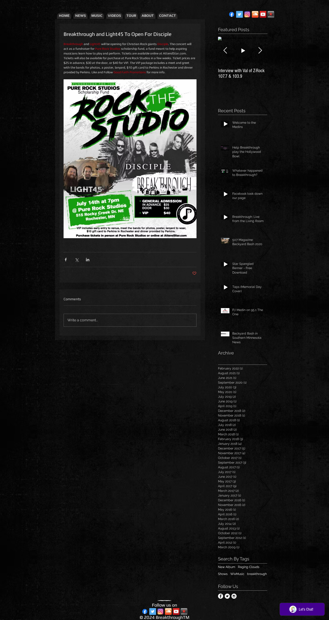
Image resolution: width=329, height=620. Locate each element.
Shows (223, 574)
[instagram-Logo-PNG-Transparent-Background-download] (247, 14)
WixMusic (237, 574)
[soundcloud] (255, 14)
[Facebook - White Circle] (220, 596)
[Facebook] (231, 14)
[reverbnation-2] (270, 14)
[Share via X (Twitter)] (77, 259)
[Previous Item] (225, 50)
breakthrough (257, 574)
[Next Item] (260, 50)
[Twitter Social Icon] (239, 14)
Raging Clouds (248, 567)
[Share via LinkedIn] (87, 259)
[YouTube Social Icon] (263, 14)
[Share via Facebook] (66, 259)
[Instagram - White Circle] (234, 596)
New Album (226, 567)
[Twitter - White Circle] (227, 596)
